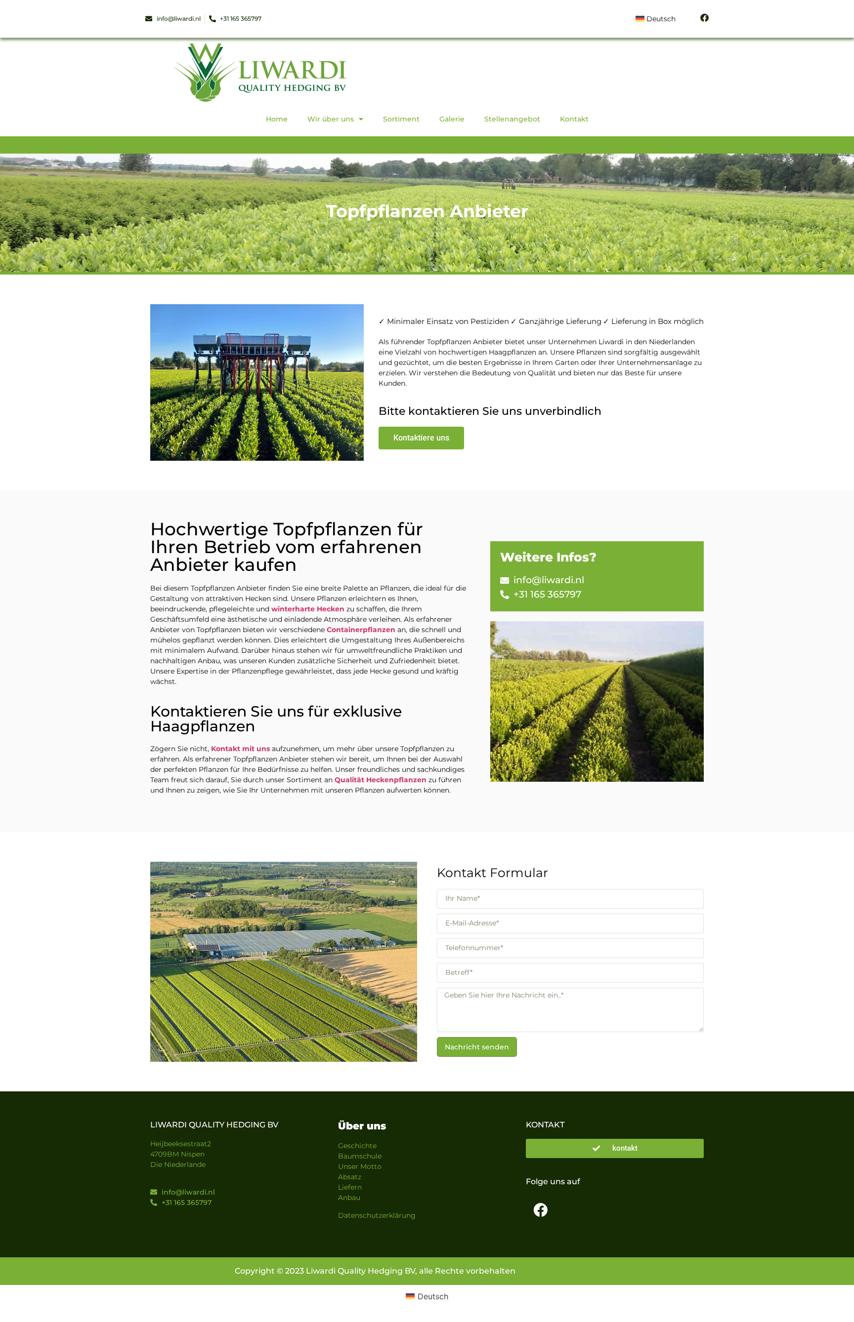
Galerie (452, 119)
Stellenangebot (512, 119)
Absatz (349, 1176)
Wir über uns (330, 119)
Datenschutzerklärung (377, 1215)
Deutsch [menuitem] (433, 1296)
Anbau (349, 1197)
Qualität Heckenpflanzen (381, 779)
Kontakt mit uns (240, 748)
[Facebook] (540, 1210)
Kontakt (574, 119)
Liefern (350, 1187)
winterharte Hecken (307, 608)
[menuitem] (655, 18)
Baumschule (360, 1156)
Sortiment (401, 119)
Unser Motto (360, 1166)
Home (277, 119)
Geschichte (357, 1145)
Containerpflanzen (361, 629)
